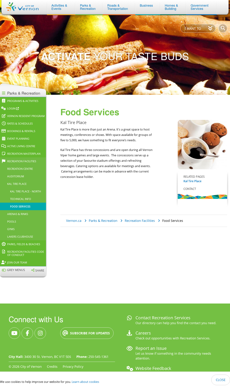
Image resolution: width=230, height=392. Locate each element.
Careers (143, 333)
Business (146, 5)
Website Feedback (153, 368)
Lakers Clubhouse (20, 236)
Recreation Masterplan (23, 153)
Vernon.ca (73, 220)
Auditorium (15, 176)
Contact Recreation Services (162, 318)
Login (11, 108)
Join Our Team (17, 262)
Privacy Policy (73, 366)
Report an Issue (151, 348)
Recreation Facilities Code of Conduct (25, 253)
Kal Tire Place (17, 184)
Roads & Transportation (117, 7)
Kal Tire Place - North (25, 191)
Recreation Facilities (21, 161)
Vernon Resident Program (26, 116)
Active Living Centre (21, 146)
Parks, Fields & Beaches (23, 244)
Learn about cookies (85, 382)
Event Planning (18, 138)
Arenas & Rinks (17, 214)
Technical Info (20, 199)
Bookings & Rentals (21, 131)
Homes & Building (172, 7)
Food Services (20, 206)
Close (221, 380)
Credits (52, 366)
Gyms (11, 229)
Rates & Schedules (20, 123)
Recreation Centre (20, 169)
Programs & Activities (22, 101)
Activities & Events (59, 7)
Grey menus (16, 270)
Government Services (200, 7)
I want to (193, 28)
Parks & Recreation (88, 7)
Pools (11, 221)
